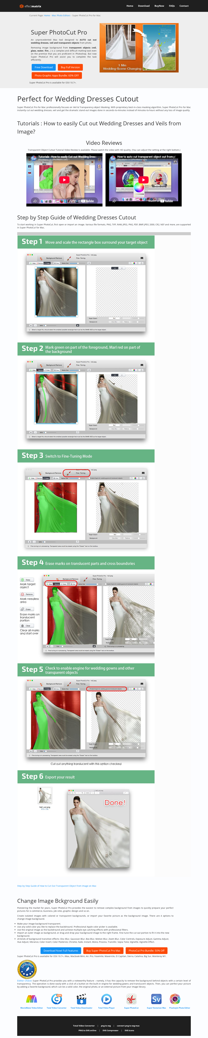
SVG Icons (129, 1030)
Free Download (44, 67)
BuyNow (159, 5)
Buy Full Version (70, 67)
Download (144, 5)
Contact (184, 5)
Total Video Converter (84, 1025)
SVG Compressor (110, 1030)
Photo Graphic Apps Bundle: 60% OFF (57, 75)
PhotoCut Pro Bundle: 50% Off (146, 950)
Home (130, 5)
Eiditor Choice (24, 980)
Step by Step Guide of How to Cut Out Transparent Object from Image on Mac (56, 885)
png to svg (106, 1025)
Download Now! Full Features (61, 950)
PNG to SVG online (87, 1030)
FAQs (172, 5)
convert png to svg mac (128, 1025)
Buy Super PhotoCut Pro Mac (103, 950)
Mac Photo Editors (61, 15)
